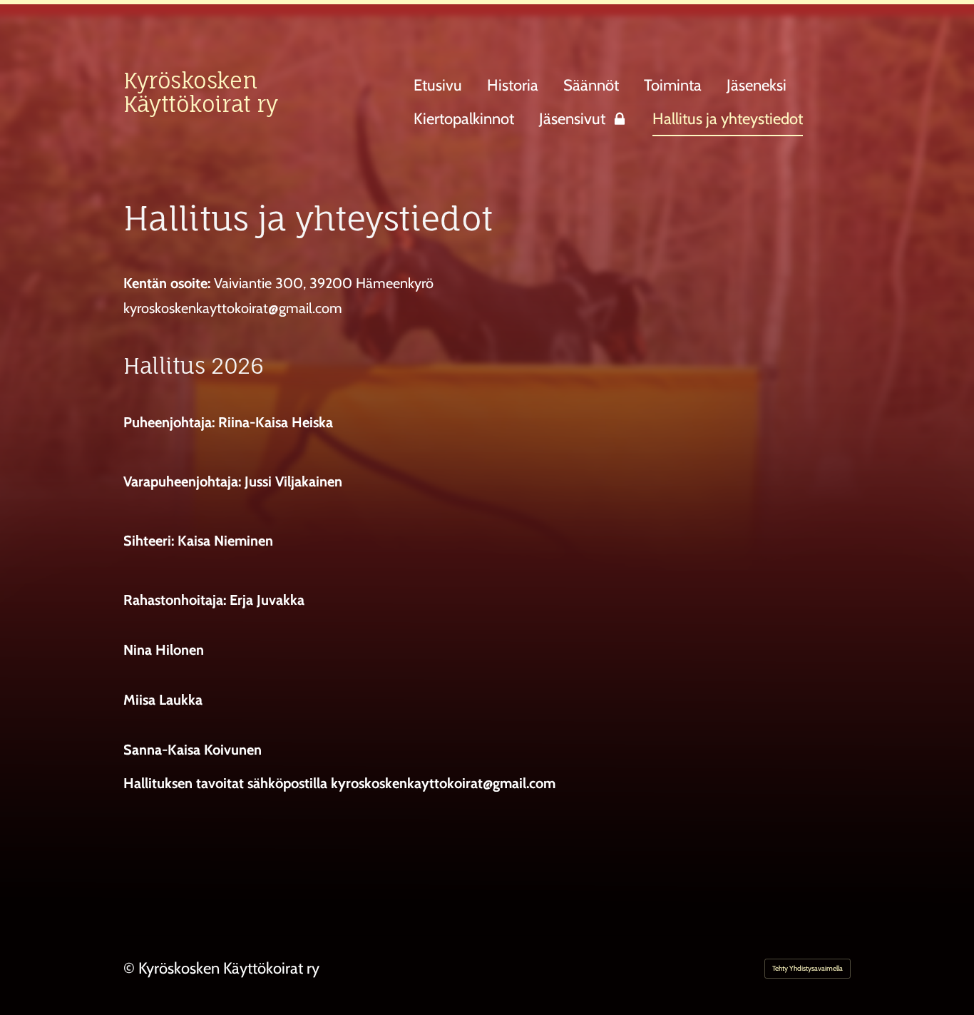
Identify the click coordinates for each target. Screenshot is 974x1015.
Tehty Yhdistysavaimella (807, 968)
